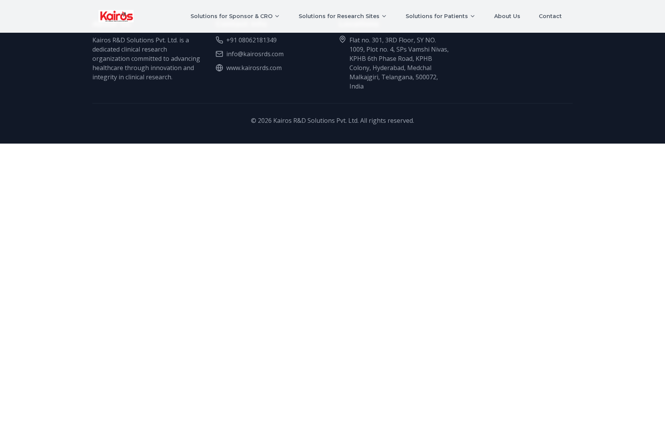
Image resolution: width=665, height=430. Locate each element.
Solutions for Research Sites (339, 16)
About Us (507, 16)
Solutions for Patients (437, 16)
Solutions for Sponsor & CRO (231, 16)
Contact (550, 16)
